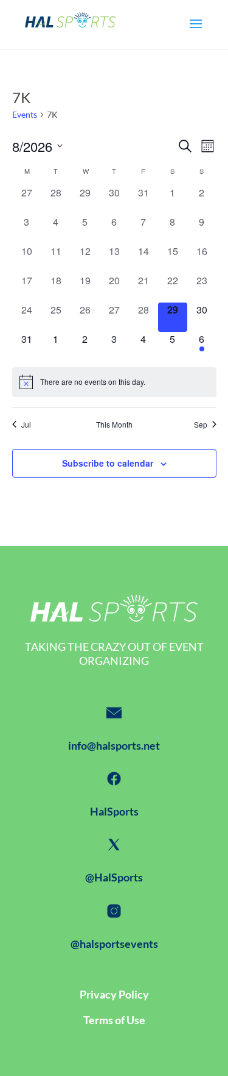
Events (24, 114)
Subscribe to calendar (107, 463)
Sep (200, 424)
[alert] (114, 381)
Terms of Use (114, 1020)
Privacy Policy (114, 994)
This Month (114, 424)
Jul (26, 424)
